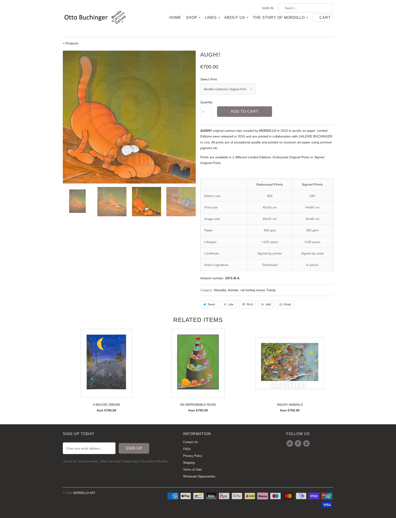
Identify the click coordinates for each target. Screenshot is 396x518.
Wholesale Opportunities (199, 476)
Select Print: (209, 79)
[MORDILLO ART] (95, 18)
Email (287, 304)
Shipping (189, 462)
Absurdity (220, 290)
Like (231, 304)
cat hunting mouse (252, 290)
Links (212, 17)
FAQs (187, 449)
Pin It (250, 304)
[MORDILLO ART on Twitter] (290, 443)
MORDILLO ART (84, 493)
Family (271, 290)
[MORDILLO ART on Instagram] (307, 443)
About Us (236, 17)
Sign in (268, 8)
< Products (70, 43)
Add (268, 304)
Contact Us (190, 442)
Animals (233, 290)
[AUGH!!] (129, 117)
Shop (193, 17)
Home (175, 17)
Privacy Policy (192, 456)
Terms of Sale (192, 469)
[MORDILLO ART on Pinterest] (298, 443)
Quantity (206, 102)
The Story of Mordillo (280, 17)
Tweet (211, 304)
